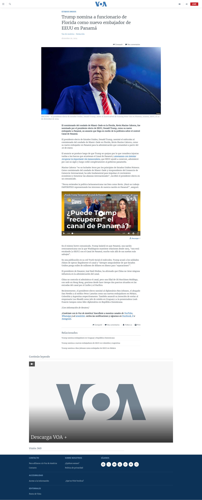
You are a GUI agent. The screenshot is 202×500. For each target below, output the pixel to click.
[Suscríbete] (131, 464)
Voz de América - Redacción (73, 34)
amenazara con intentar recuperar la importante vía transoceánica (99, 157)
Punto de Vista (35, 494)
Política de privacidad (74, 468)
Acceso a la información (39, 481)
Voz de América (73, 198)
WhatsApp (66, 316)
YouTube (128, 313)
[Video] (179, 4)
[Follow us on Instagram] (136, 464)
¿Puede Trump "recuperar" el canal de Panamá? (85, 195)
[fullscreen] (138, 233)
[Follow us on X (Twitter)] (108, 464)
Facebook (126, 316)
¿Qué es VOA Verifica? (74, 481)
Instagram (66, 319)
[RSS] (120, 464)
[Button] (118, 44)
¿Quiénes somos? (72, 463)
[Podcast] (125, 464)
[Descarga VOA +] (101, 402)
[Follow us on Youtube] (114, 464)
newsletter (80, 316)
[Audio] (186, 4)
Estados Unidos (69, 12)
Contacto (33, 468)
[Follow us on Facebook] (103, 464)
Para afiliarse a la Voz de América (43, 463)
